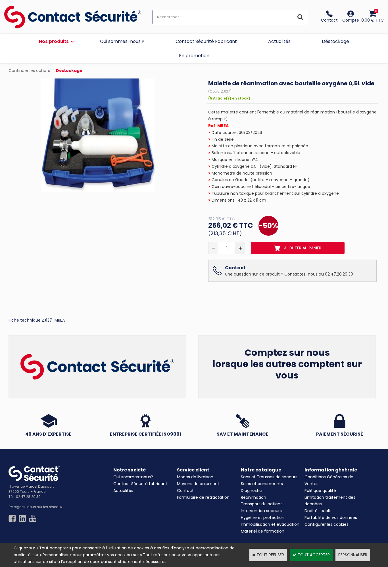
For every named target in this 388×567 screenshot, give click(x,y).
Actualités (279, 41)
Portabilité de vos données (330, 517)
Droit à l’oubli (317, 511)
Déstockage (335, 41)
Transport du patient (261, 504)
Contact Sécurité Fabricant (206, 41)
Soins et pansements (262, 484)
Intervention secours (261, 511)
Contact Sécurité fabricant (140, 484)
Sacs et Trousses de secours (269, 477)
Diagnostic (251, 490)
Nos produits (54, 41)
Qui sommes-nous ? (122, 41)
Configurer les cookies (326, 524)
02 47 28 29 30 (28, 496)
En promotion (194, 55)
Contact (185, 490)
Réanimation (253, 497)
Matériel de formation (262, 531)
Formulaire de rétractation (203, 497)
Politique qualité (320, 490)
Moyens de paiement (198, 484)
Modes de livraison (195, 477)
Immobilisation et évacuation (270, 524)
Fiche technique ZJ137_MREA (37, 320)
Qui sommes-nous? (133, 477)
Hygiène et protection (262, 517)
